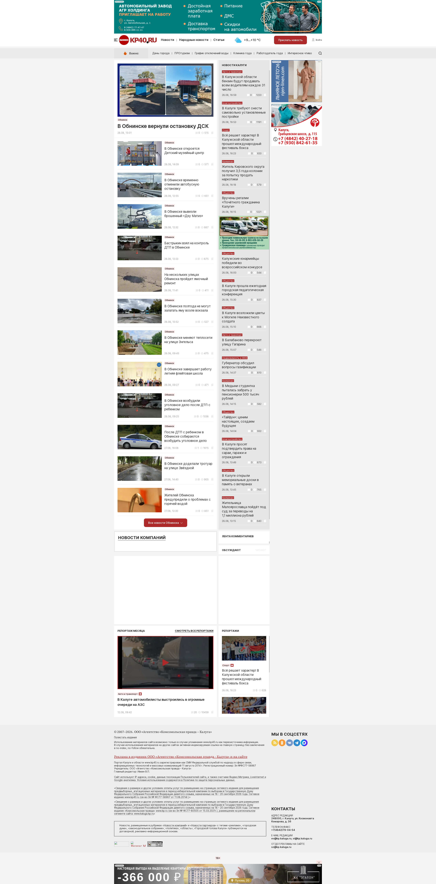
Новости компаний (142, 537)
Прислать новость (290, 40)
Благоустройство (232, 103)
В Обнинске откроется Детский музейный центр (184, 151)
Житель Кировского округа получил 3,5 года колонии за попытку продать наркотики (243, 173)
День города (160, 53)
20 (195, 712)
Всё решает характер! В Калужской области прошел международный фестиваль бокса (241, 141)
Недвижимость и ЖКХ (234, 357)
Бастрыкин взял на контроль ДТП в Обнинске (186, 245)
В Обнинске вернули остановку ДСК (163, 126)
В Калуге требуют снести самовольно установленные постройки (244, 112)
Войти (319, 40)
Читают (260, 550)
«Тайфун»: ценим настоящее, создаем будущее (238, 421)
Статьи (218, 40)
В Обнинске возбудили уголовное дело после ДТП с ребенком (187, 405)
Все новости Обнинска (163, 522)
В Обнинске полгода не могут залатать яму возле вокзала (187, 308)
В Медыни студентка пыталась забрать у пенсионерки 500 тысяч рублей (240, 392)
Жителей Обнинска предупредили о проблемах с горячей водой (187, 499)
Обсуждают (231, 550)
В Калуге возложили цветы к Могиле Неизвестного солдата (243, 317)
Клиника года (242, 53)
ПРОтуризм (182, 53)
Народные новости (193, 40)
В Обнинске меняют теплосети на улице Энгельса (188, 340)
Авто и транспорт (232, 71)
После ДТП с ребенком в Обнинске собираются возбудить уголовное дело (185, 436)
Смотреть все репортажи (194, 630)
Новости (167, 40)
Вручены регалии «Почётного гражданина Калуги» (241, 202)
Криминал (227, 161)
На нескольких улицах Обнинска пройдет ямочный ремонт (186, 279)
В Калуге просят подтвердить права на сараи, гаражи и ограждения (239, 450)
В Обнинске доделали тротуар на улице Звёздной (188, 466)
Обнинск (122, 119)
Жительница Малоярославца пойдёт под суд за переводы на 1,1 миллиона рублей (244, 509)
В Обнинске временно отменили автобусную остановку (181, 184)
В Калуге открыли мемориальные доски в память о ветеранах (240, 480)
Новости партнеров (203, 825)
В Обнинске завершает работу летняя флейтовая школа (188, 371)
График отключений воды (211, 53)
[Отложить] (212, 132)
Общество (228, 192)
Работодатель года (269, 53)
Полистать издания (125, 737)
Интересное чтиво (300, 53)
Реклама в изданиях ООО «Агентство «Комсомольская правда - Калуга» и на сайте (180, 757)
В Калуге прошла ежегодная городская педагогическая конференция (244, 290)
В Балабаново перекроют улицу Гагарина (242, 342)
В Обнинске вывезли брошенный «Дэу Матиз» (183, 214)
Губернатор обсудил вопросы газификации (239, 365)
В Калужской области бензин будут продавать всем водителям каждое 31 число (243, 83)
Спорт (225, 130)
